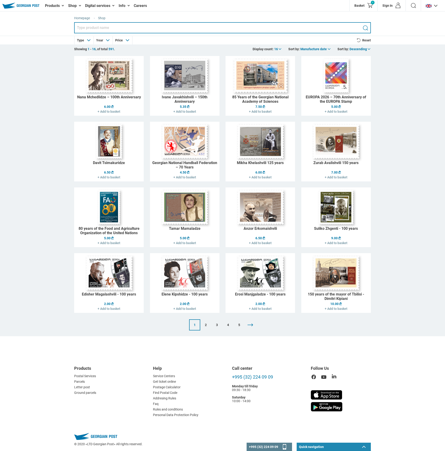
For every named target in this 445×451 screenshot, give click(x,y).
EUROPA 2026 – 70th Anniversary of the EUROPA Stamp (336, 99)
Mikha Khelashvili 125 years (260, 163)
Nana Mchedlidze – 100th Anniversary (109, 97)
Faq (156, 404)
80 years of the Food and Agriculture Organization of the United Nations (109, 230)
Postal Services (85, 376)
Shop (101, 18)
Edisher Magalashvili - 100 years (109, 294)
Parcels (79, 381)
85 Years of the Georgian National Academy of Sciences (260, 99)
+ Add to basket (109, 111)
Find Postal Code (165, 393)
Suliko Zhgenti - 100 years (336, 228)
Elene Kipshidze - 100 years (185, 294)
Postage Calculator (167, 387)
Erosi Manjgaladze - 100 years (260, 294)
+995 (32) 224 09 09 (252, 377)
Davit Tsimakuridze (109, 163)
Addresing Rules (164, 398)
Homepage (82, 18)
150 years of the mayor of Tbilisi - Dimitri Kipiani (336, 296)
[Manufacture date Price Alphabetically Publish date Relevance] (315, 49)
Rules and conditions (168, 409)
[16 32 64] (278, 49)
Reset (366, 40)
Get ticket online (164, 381)
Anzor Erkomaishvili (260, 228)
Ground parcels (85, 393)
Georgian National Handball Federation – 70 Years (184, 165)
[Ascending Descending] (360, 49)
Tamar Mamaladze (184, 228)
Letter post (82, 387)
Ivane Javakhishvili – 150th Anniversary (184, 99)
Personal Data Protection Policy (175, 415)
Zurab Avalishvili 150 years (336, 163)
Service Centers (164, 376)
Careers (140, 5)
